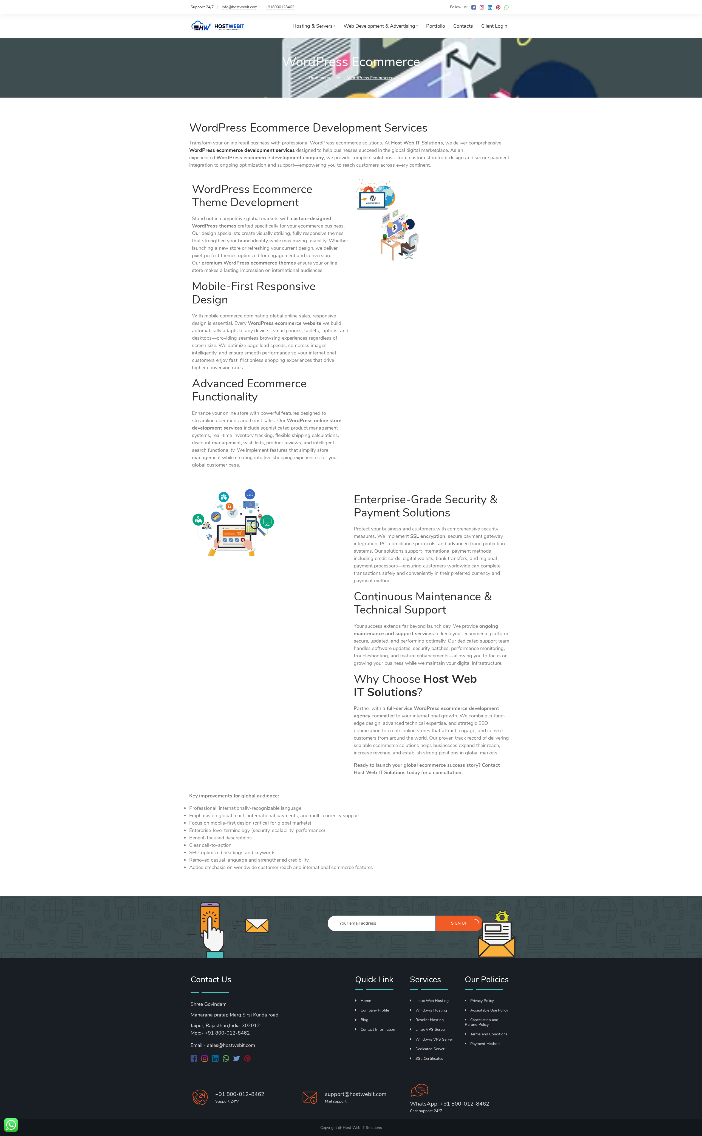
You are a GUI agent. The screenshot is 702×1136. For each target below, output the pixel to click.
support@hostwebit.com (355, 1094)
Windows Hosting (431, 1010)
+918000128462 (280, 7)
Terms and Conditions (489, 1034)
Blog (364, 1020)
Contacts (463, 26)
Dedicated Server (430, 1049)
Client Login (494, 26)
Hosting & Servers (313, 26)
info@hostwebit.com (239, 7)
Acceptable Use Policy (489, 1010)
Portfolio (435, 26)
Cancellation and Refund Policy (481, 1022)
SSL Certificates (429, 1058)
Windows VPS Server (434, 1039)
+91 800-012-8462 (239, 1094)
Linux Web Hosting (432, 1000)
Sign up (459, 923)
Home (366, 1000)
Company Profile (375, 1010)
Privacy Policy (482, 1000)
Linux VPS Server (430, 1029)
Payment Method (485, 1043)
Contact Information (378, 1029)
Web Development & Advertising (379, 26)
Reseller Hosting (429, 1020)
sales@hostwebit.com (231, 1045)
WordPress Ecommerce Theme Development (252, 195)
